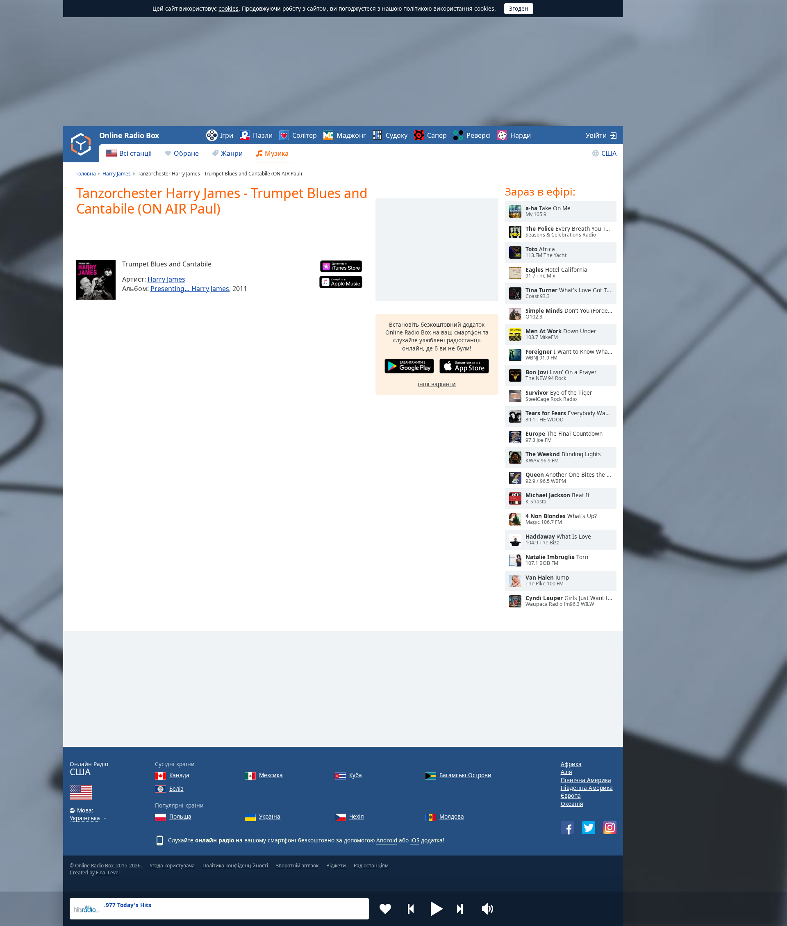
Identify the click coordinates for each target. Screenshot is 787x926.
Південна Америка (587, 788)
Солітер (304, 135)
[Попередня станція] (411, 909)
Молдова (451, 816)
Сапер (437, 135)
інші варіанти (437, 384)
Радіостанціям (371, 865)
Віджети (336, 865)
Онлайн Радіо (89, 769)
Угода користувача (172, 865)
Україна (269, 816)
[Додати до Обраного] (385, 909)
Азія (566, 772)
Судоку (396, 135)
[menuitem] (129, 153)
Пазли (263, 135)
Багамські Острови (465, 775)
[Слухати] (515, 211)
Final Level (108, 872)
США (608, 153)
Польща (180, 816)
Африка (571, 764)
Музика (277, 153)
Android (386, 840)
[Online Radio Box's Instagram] (609, 827)
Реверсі (478, 135)
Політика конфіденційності (235, 865)
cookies (228, 8)
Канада (179, 775)
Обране (186, 153)
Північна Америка (586, 780)
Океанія (572, 804)
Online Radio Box (129, 135)
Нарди (520, 135)
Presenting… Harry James (189, 288)
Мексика (271, 775)
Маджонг (351, 135)
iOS (414, 840)
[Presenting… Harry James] (96, 280)
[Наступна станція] (463, 909)
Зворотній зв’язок (297, 865)
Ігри (226, 135)
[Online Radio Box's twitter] (588, 827)
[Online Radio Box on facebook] (567, 827)
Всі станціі (135, 153)
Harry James (166, 279)
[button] (437, 909)
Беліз (176, 788)
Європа (571, 795)
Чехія (356, 816)
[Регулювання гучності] (488, 909)
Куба (355, 775)
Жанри (232, 153)
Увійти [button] (596, 135)
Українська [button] (85, 818)
